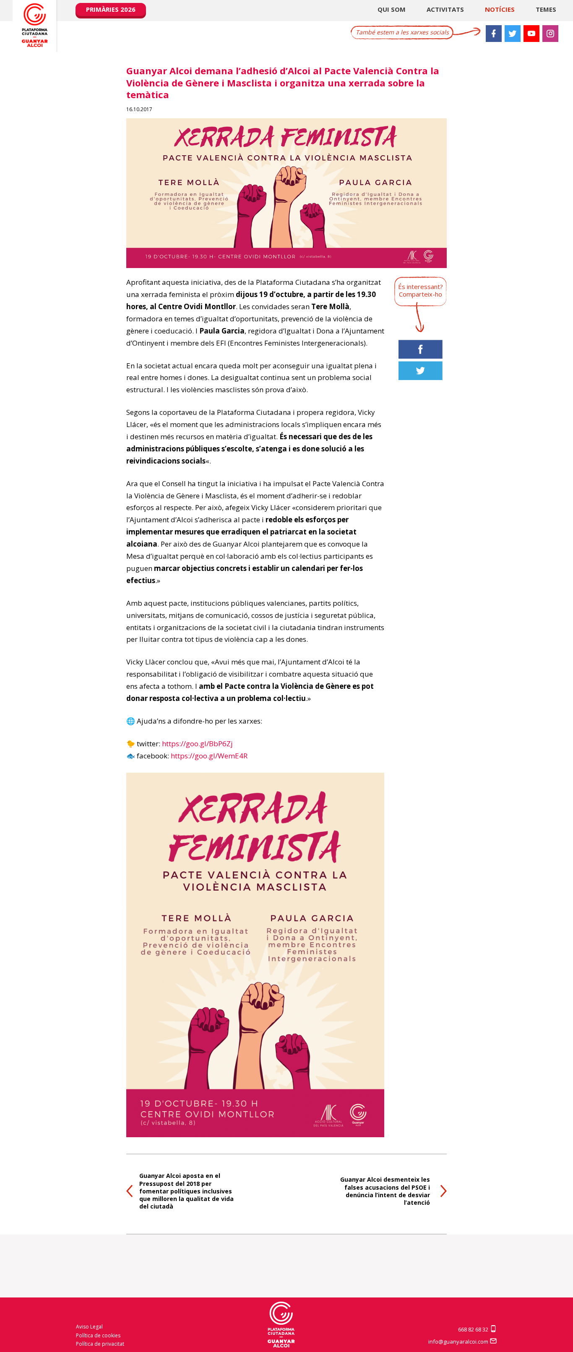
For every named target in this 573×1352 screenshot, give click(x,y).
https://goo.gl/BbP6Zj (197, 743)
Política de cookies (98, 1335)
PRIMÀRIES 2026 (110, 9)
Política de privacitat (100, 1343)
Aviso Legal (89, 1326)
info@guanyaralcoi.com (459, 1341)
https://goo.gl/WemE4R (209, 756)
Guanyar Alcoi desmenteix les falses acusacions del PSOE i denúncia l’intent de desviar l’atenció (385, 1190)
